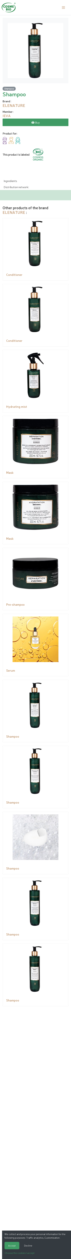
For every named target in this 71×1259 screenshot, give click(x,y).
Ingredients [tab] (10, 181)
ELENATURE (14, 212)
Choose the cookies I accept (19, 1252)
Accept (12, 1245)
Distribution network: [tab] (16, 187)
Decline (28, 1245)
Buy (37, 122)
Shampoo (9, 88)
